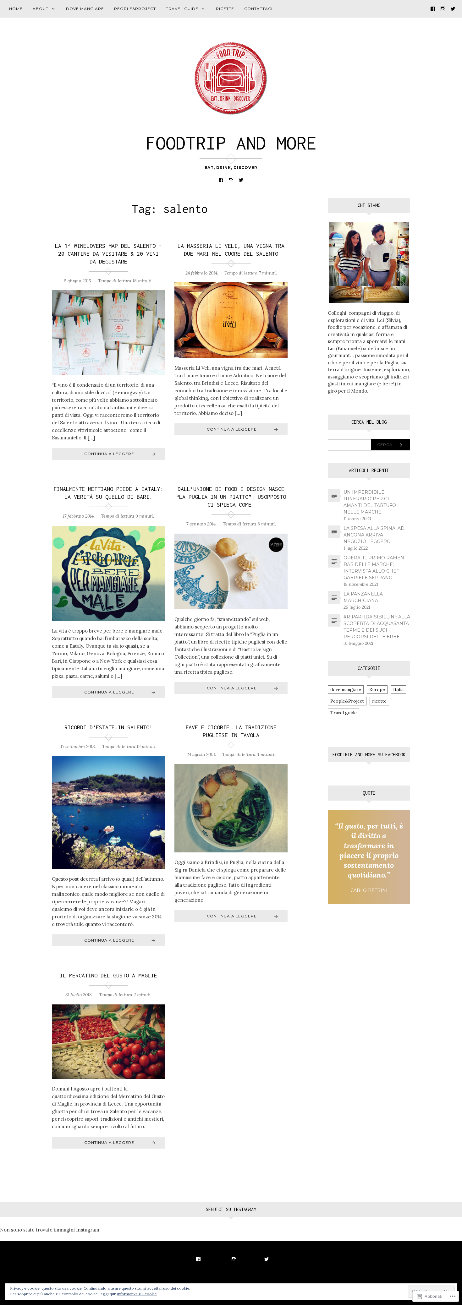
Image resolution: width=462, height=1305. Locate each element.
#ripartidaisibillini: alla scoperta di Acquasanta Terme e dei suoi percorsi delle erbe (377, 626)
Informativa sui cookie (137, 1293)
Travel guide (182, 8)
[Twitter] (452, 8)
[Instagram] (442, 8)
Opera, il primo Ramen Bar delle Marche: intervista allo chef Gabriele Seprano (374, 567)
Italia (398, 689)
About (40, 8)
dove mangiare (85, 8)
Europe (377, 689)
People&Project (135, 8)
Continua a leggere (109, 453)
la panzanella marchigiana (363, 597)
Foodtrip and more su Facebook (369, 754)
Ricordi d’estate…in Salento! (108, 727)
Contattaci (258, 8)
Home (16, 8)
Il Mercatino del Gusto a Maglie (108, 975)
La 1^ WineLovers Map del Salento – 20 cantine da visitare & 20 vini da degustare (108, 253)
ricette (225, 8)
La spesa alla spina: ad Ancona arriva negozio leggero (374, 534)
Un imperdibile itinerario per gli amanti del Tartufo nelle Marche (370, 502)
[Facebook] (432, 8)
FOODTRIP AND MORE (231, 142)
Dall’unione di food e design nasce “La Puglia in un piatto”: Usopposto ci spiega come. (231, 497)
